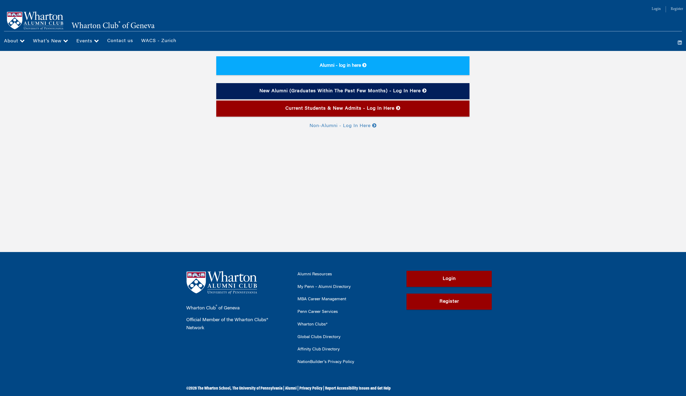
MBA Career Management (321, 299)
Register (677, 9)
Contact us (120, 41)
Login (656, 9)
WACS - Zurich (158, 41)
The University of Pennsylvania (257, 388)
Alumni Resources (314, 274)
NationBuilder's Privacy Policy (325, 362)
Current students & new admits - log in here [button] (340, 108)
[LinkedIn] (680, 43)
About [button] (12, 41)
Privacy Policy (310, 388)
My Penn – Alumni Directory (324, 287)
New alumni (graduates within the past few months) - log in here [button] (340, 91)
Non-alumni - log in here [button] (341, 126)
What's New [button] (48, 41)
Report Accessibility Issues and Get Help (358, 388)
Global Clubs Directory (319, 337)
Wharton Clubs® (312, 324)
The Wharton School (213, 388)
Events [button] (85, 41)
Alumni (291, 388)
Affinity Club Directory (318, 349)
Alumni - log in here (341, 65)
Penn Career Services (317, 312)
